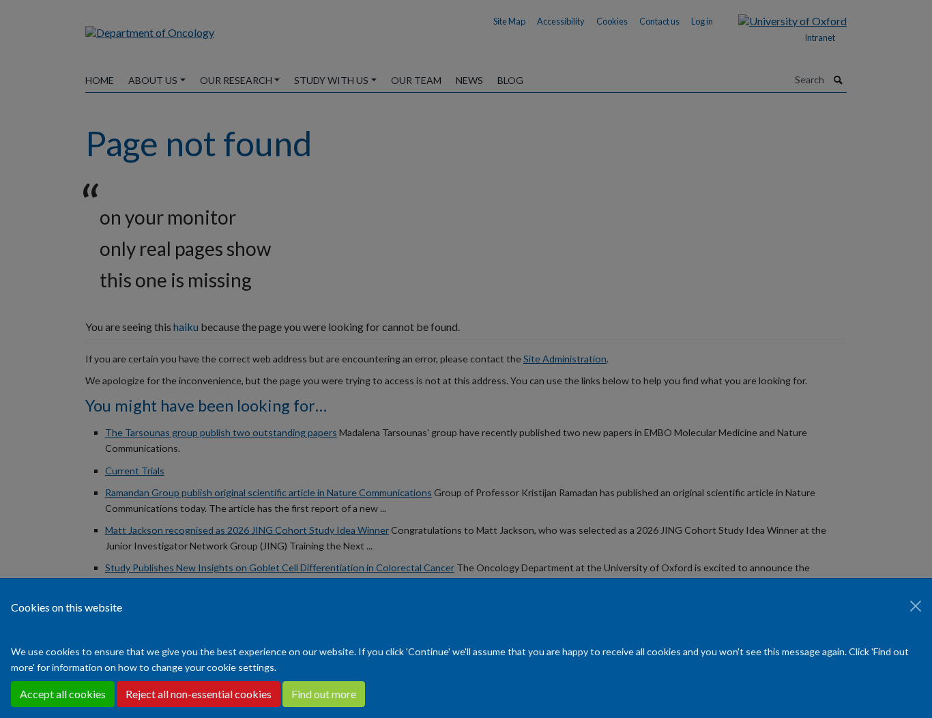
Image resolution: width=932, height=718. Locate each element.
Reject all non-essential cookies (199, 693)
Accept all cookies (63, 693)
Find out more (323, 693)
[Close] (916, 606)
